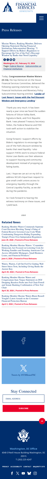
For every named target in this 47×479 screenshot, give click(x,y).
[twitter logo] (23, 368)
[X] (17, 473)
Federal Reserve (17, 66)
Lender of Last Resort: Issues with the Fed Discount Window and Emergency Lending (23, 97)
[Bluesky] (29, 473)
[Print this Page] (11, 60)
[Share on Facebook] (4, 60)
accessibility (16, 466)
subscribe (23, 408)
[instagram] (35, 473)
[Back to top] (42, 421)
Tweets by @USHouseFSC (23, 374)
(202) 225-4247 (24, 459)
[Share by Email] (14, 60)
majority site (39, 466)
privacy (5, 466)
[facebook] (12, 473)
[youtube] (23, 473)
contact (27, 466)
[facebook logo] (23, 340)
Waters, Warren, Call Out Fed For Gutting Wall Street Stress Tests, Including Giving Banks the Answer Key (22, 266)
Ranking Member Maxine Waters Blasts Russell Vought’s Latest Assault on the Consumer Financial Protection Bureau (23, 298)
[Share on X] (8, 60)
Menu (41, 18)
